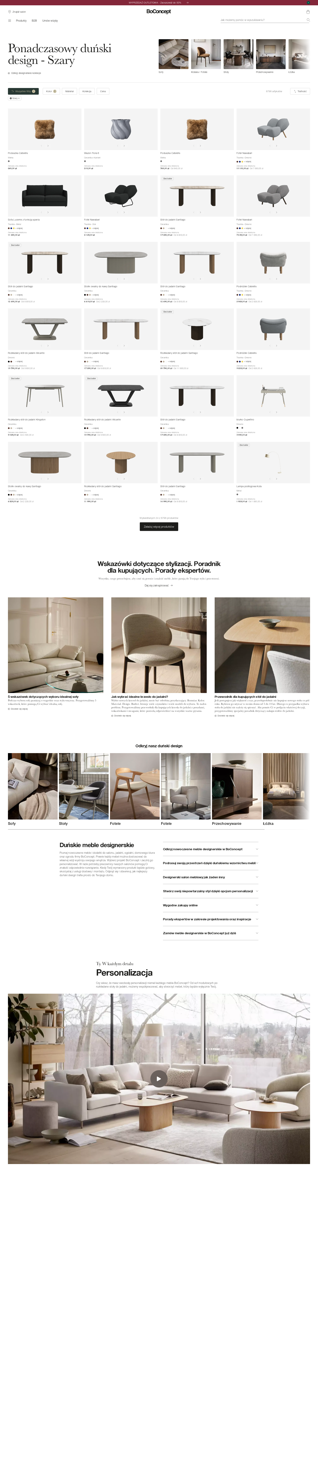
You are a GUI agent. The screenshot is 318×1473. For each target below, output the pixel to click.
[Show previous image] (41, 145)
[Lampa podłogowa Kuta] (273, 462)
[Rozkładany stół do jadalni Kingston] (44, 396)
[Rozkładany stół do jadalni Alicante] (44, 329)
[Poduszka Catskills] (44, 129)
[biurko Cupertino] (273, 396)
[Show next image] (48, 145)
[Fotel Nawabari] (273, 129)
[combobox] (265, 19)
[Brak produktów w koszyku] (308, 11)
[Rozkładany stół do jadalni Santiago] (197, 329)
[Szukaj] (308, 20)
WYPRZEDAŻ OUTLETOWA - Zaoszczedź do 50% (155, 2)
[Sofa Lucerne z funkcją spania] (44, 196)
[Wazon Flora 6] (121, 129)
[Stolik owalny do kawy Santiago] (121, 262)
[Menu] (9, 20)
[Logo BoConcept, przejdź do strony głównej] (159, 11)
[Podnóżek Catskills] (273, 262)
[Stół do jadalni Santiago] (197, 196)
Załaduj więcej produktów (159, 526)
